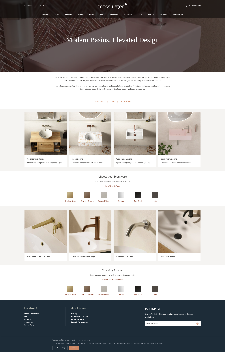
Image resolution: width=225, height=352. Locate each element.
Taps (101, 14)
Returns (27, 319)
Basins (91, 14)
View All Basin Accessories (112, 279)
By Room (151, 14)
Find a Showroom (31, 313)
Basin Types (99, 101)
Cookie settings (60, 348)
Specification (178, 14)
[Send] (197, 323)
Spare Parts (29, 325)
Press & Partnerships (79, 322)
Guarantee (28, 322)
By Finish (163, 14)
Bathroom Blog (77, 319)
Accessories (128, 14)
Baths (57, 14)
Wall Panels (114, 14)
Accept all (73, 348)
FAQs (26, 316)
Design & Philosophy (79, 316)
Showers (45, 14)
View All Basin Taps (112, 186)
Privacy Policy (141, 343)
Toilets (80, 14)
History (74, 313)
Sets (140, 14)
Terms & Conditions (156, 343)
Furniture (68, 14)
